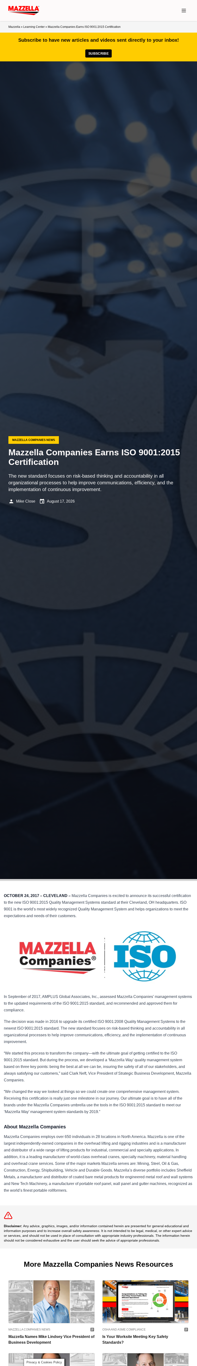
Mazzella (14, 27)
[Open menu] (184, 10)
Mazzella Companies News (29, 1329)
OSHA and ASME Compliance (124, 1329)
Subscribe (98, 53)
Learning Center (34, 27)
